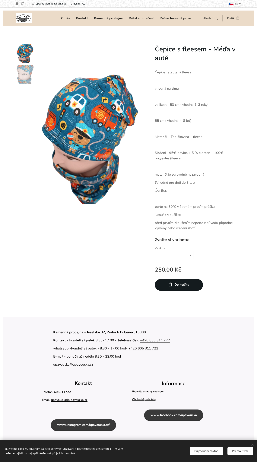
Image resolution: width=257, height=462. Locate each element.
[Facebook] (17, 4)
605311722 (79, 3)
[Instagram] (22, 4)
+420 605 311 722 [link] (155, 340)
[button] (210, 18)
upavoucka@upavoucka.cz (51, 3)
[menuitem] (66, 18)
